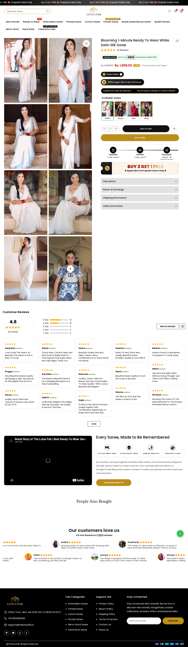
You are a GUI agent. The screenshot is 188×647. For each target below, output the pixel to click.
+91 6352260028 (16, 618)
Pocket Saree (75, 619)
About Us (104, 629)
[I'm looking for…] (47, 11)
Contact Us (105, 624)
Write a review (167, 326)
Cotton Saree (75, 614)
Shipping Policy (107, 614)
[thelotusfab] (94, 11)
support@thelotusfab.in (21, 624)
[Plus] (116, 129)
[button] (177, 40)
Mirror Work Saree (78, 624)
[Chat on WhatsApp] (180, 533)
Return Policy (106, 608)
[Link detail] (6, 632)
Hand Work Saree (77, 629)
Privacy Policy (106, 603)
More (94, 424)
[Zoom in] (86, 43)
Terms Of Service (108, 619)
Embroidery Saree (78, 603)
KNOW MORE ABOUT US (114, 482)
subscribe (173, 621)
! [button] (121, 74)
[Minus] (104, 129)
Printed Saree (75, 608)
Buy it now (140, 138)
